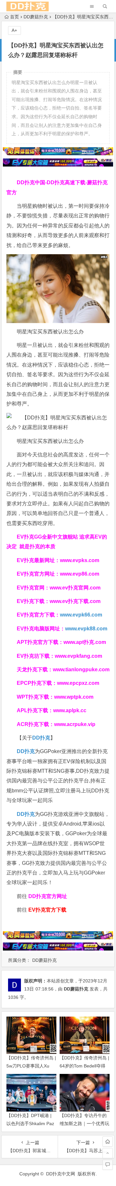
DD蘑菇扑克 (36, 16)
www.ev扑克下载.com (75, 601)
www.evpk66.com (81, 614)
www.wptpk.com (73, 697)
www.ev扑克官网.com (75, 587)
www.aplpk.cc (69, 710)
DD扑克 (26, 814)
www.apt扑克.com (85, 642)
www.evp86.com (79, 574)
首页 (14, 16)
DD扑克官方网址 (47, 896)
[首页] (107, 1141)
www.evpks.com (79, 560)
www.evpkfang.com (78, 656)
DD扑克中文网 (60, 1173)
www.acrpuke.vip (74, 724)
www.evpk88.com (86, 628)
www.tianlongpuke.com (81, 669)
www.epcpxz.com (78, 683)
